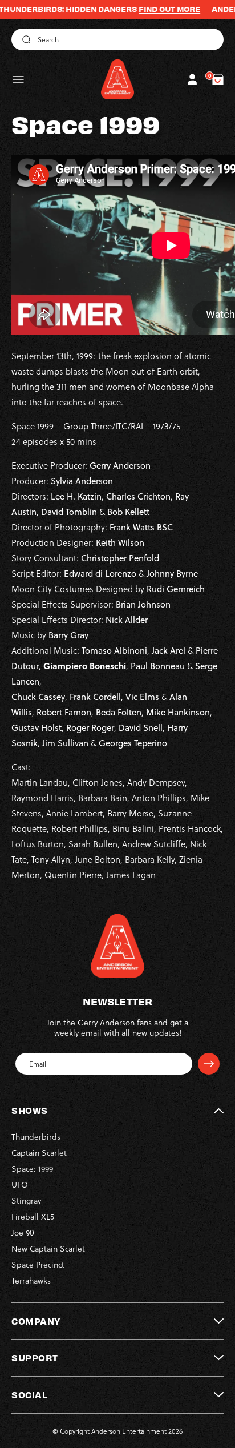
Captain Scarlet (39, 1153)
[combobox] (117, 39)
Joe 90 (22, 1232)
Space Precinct (37, 1264)
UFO (19, 1184)
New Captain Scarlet (48, 1248)
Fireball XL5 (32, 1216)
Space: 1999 (32, 1169)
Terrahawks (31, 1280)
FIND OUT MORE (153, 9)
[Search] (24, 39)
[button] (18, 79)
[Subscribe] (209, 1064)
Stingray (26, 1200)
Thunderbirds (35, 1137)
